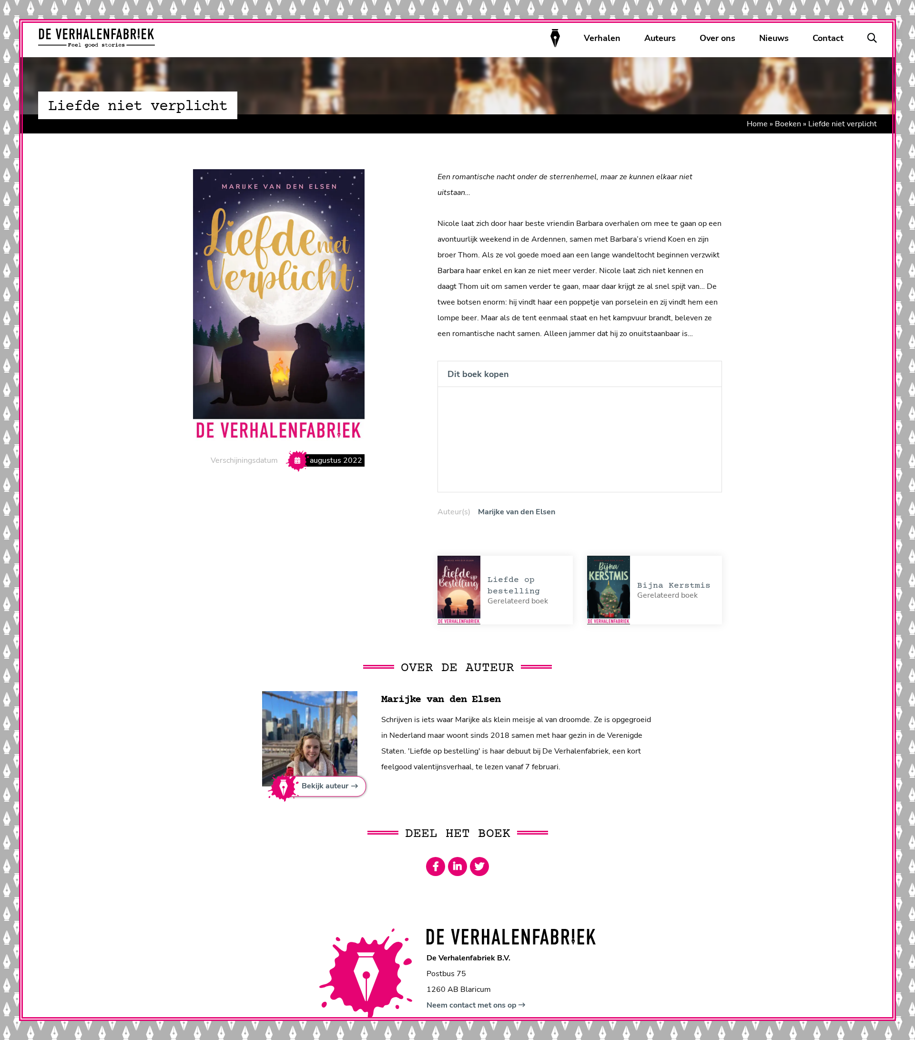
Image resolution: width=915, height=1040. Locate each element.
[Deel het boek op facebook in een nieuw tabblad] (435, 866)
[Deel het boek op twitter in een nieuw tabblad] (479, 866)
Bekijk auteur (325, 786)
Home (757, 124)
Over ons (717, 38)
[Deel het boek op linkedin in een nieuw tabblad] (457, 866)
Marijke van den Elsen (516, 512)
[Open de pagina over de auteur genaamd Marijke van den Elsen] (309, 738)
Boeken (788, 124)
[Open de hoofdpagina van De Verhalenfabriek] (96, 38)
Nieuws (774, 38)
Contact (828, 38)
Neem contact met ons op (472, 1005)
